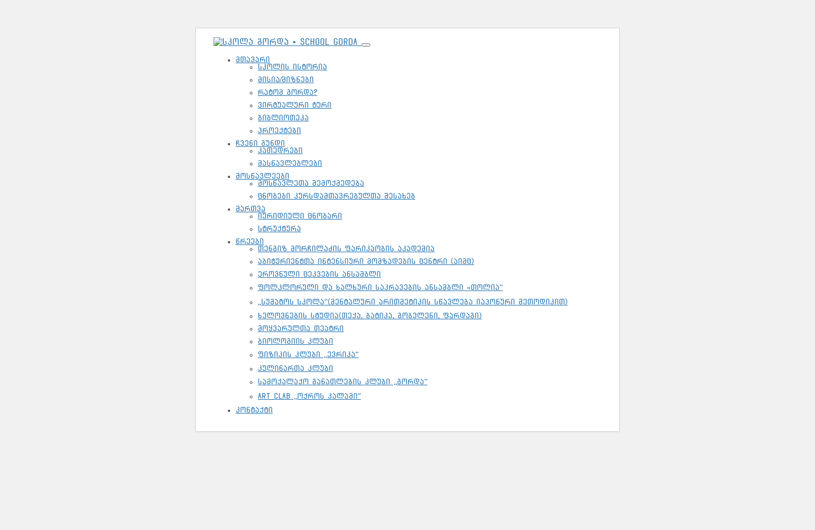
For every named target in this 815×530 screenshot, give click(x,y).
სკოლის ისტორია (292, 66)
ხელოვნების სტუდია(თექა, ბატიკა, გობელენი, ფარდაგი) (370, 315)
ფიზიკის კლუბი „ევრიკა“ (308, 354)
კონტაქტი (254, 410)
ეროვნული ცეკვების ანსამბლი (319, 274)
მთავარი (253, 59)
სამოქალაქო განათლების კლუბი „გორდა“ (342, 381)
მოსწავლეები (262, 176)
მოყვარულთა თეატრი (301, 328)
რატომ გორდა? (287, 92)
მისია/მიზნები (286, 79)
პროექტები (279, 130)
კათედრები (280, 150)
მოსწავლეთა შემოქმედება (311, 183)
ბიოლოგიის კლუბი (295, 341)
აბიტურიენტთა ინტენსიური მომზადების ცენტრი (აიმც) (366, 261)
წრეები (250, 241)
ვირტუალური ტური (295, 105)
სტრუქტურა (279, 228)
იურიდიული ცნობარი (300, 216)
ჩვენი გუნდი (260, 143)
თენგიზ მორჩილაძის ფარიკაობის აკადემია (346, 248)
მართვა (251, 208)
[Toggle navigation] (365, 45)
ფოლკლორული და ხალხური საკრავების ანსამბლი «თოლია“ (380, 287)
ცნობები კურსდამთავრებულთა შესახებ (336, 196)
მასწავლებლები (290, 163)
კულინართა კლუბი (295, 368)
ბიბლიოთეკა (283, 117)
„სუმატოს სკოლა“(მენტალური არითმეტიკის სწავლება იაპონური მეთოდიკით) (413, 301)
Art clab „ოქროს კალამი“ (309, 396)
